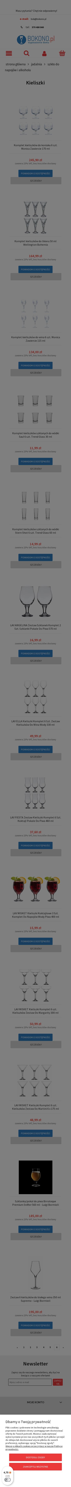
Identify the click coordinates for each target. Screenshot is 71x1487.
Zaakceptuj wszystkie (35, 1466)
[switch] (7, 1480)
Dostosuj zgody (35, 1457)
